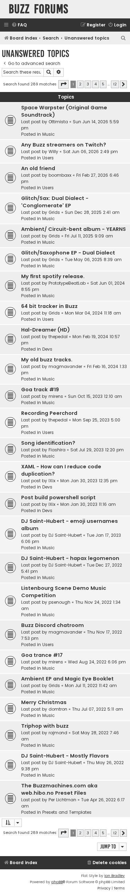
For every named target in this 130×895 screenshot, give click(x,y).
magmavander (65, 366)
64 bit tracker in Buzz (49, 306)
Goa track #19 (40, 389)
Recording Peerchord (49, 413)
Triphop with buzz (45, 725)
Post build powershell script (58, 497)
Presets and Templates (67, 812)
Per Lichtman (62, 800)
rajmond (58, 733)
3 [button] (88, 84)
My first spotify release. (53, 276)
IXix (52, 481)
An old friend (38, 168)
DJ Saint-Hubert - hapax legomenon (70, 558)
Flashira (57, 450)
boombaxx (60, 175)
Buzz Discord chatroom (52, 625)
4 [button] (95, 84)
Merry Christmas (44, 702)
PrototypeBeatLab (67, 283)
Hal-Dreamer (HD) (45, 329)
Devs (47, 349)
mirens (56, 396)
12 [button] (115, 84)
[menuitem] (19, 25)
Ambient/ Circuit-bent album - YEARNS (73, 229)
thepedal (58, 337)
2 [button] (80, 84)
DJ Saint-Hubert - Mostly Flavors (65, 755)
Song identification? (48, 443)
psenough (59, 602)
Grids (54, 212)
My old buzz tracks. (46, 359)
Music (48, 134)
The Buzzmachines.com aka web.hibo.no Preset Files (59, 789)
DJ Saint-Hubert (65, 535)
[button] (63, 84)
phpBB (57, 882)
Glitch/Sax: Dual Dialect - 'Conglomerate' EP (54, 202)
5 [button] (103, 84)
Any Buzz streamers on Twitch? (63, 144)
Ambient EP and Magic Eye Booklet (67, 678)
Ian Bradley (114, 875)
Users (48, 158)
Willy (53, 151)
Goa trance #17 (42, 655)
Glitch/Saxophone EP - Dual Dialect (68, 252)
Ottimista (58, 122)
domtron (58, 709)
